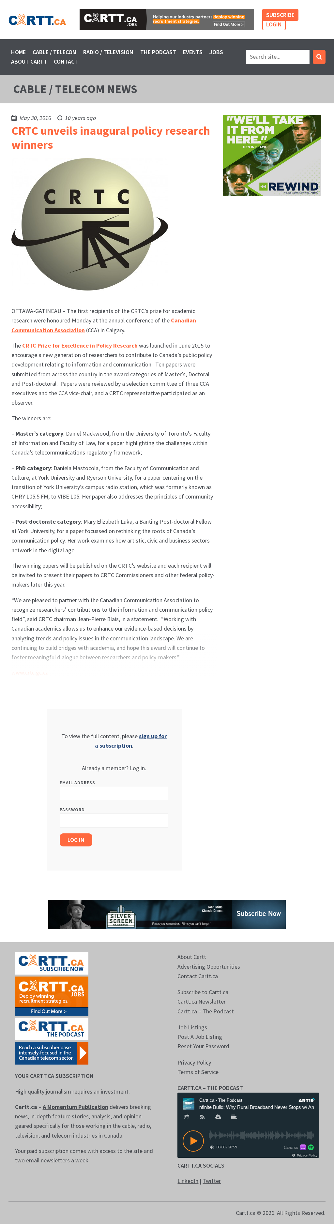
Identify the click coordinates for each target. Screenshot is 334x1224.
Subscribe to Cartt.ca (202, 992)
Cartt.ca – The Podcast (205, 1011)
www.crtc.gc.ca (30, 672)
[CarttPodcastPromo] (51, 1028)
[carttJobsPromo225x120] (51, 995)
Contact (66, 61)
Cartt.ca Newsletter (201, 1001)
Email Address (77, 782)
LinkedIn (187, 1181)
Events (193, 52)
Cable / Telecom (54, 52)
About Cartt (29, 61)
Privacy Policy (194, 1062)
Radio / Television (108, 52)
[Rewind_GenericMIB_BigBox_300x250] (272, 154)
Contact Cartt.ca (197, 976)
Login (274, 24)
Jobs (216, 52)
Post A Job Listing (199, 1036)
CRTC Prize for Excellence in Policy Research (80, 345)
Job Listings (192, 1027)
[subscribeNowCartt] (51, 962)
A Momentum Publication (75, 1107)
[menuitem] (18, 52)
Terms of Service (198, 1072)
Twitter (212, 1181)
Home (18, 52)
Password (72, 810)
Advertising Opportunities (208, 966)
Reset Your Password (203, 1046)
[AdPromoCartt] (51, 1052)
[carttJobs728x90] (167, 19)
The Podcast (158, 52)
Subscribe (280, 15)
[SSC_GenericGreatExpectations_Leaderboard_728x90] (167, 914)
